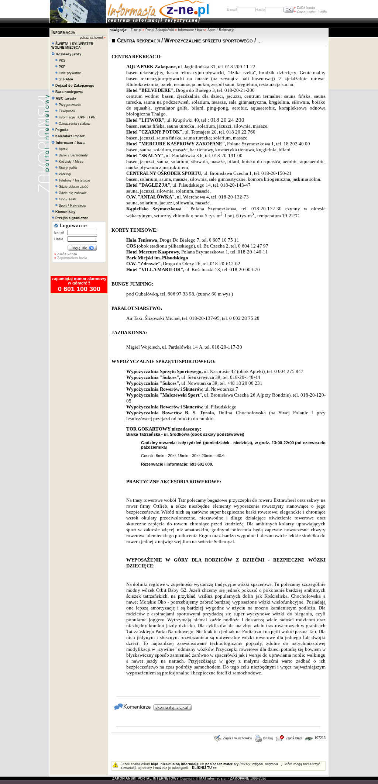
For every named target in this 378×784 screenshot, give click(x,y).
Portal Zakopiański (159, 30)
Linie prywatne (70, 73)
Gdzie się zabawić (73, 193)
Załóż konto (304, 8)
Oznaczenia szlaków (74, 123)
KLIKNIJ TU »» (204, 768)
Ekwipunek (67, 111)
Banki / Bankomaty (73, 155)
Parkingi (65, 174)
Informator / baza (191, 30)
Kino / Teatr (67, 199)
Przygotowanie (70, 105)
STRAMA (66, 79)
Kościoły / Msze (71, 161)
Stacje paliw (68, 168)
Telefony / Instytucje (74, 180)
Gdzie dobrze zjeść (73, 187)
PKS (62, 60)
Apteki (63, 149)
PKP (62, 67)
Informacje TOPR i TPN (77, 117)
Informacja (63, 32)
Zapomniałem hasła (310, 11)
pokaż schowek (93, 37)
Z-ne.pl (136, 30)
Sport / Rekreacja (220, 30)
